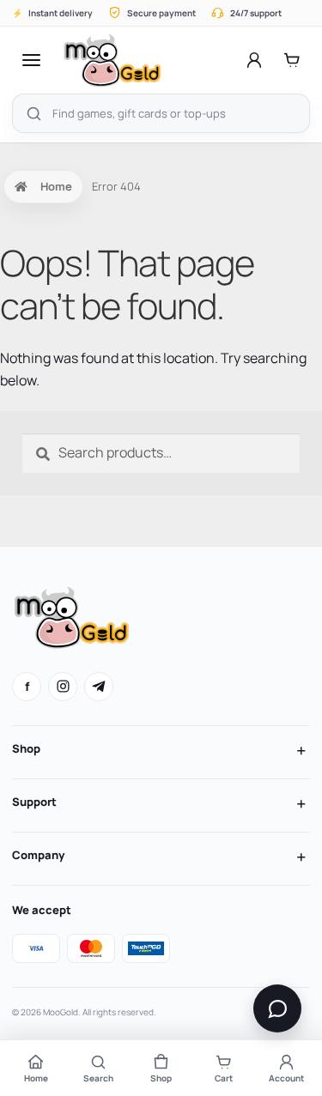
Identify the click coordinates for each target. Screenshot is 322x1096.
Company (38, 855)
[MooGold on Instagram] (62, 686)
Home (56, 186)
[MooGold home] (112, 60)
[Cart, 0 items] (292, 60)
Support (34, 801)
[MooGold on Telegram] (98, 686)
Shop (26, 748)
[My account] (254, 60)
